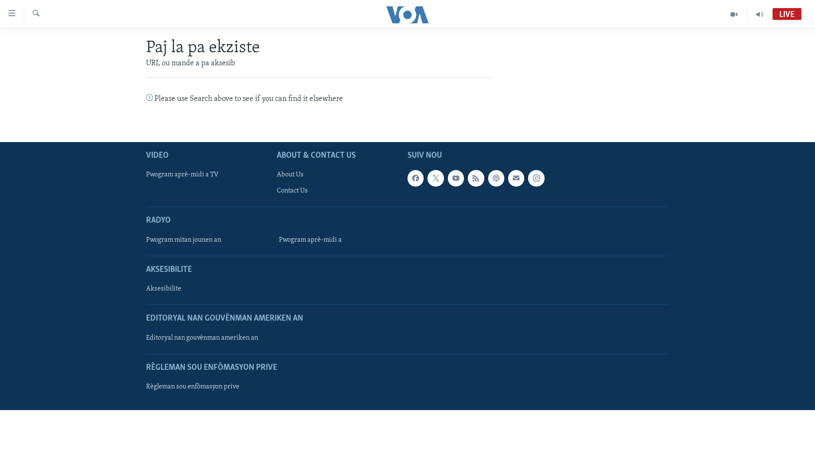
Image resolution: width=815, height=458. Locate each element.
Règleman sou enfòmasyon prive (192, 386)
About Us (290, 174)
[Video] (734, 14)
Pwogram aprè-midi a (310, 239)
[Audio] (760, 14)
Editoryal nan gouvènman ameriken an (202, 337)
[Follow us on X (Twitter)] (435, 178)
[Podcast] (496, 178)
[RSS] (476, 178)
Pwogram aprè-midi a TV (182, 174)
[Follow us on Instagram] (536, 178)
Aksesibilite (163, 288)
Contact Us (292, 190)
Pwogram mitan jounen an (183, 239)
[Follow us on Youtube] (456, 178)
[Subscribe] (516, 178)
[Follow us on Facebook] (416, 178)
